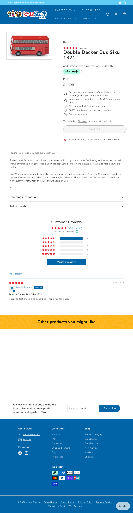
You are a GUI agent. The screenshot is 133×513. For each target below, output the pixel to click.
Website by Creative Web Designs (65, 506)
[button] (70, 48)
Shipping (82, 121)
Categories (64, 10)
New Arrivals (91, 447)
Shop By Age (91, 439)
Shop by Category (93, 434)
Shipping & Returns (61, 447)
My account (57, 456)
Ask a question (19, 206)
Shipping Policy (85, 502)
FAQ (54, 439)
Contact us (57, 443)
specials (89, 452)
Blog (54, 452)
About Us (90, 18)
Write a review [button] (66, 262)
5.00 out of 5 (75, 228)
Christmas (90, 456)
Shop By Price (65, 18)
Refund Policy (50, 502)
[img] (16, 282)
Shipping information (24, 197)
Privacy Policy (67, 502)
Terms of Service (104, 502)
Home (66, 42)
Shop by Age (91, 10)
